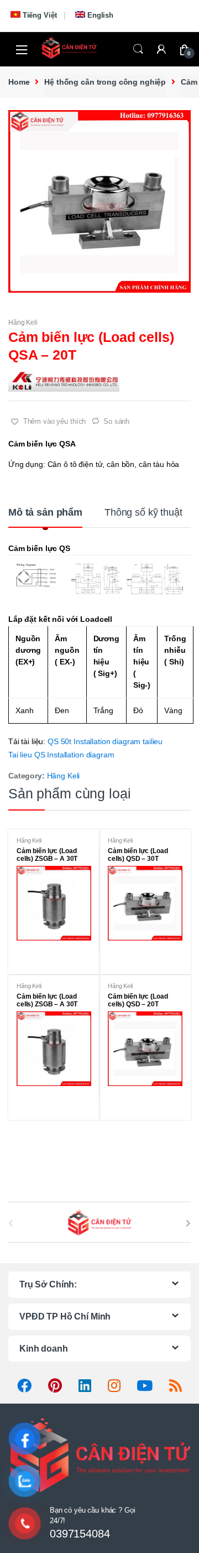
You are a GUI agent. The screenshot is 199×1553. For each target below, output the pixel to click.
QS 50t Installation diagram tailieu (105, 741)
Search (138, 49)
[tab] (45, 516)
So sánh (116, 421)
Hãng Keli (23, 322)
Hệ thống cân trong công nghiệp (105, 81)
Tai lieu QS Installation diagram (61, 754)
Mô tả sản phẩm (45, 512)
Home (18, 81)
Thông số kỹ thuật (143, 512)
